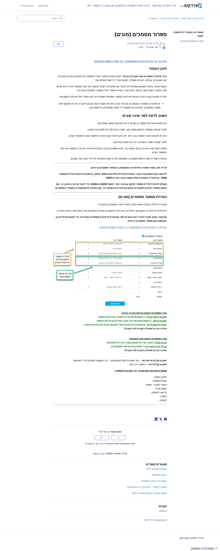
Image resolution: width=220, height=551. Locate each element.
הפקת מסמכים (159, 474)
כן (118, 437)
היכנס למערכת (160, 520)
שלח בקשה (43, 5)
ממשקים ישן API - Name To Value (105, 5)
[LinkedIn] (156, 419)
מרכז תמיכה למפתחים (137, 5)
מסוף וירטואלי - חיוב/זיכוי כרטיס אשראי (147, 487)
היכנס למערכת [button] (27, 5)
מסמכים (153, 18)
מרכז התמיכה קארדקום (193, 18)
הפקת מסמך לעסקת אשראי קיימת (149, 493)
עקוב (58, 44)
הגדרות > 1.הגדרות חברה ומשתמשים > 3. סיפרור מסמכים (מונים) (133, 227)
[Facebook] (165, 419)
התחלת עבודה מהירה (169, 18)
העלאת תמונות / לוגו (156, 468)
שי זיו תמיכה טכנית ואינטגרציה (142, 43)
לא (101, 437)
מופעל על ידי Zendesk (202, 548)
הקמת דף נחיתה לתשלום (154, 481)
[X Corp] (160, 419)
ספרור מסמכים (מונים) (191, 41)
